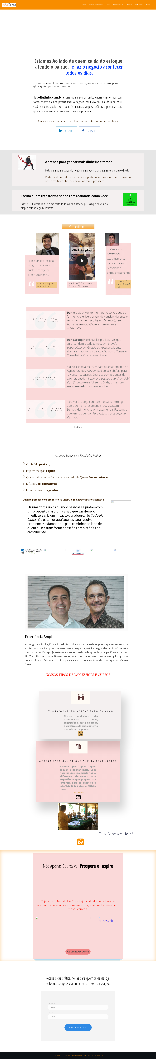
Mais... (78, 427)
